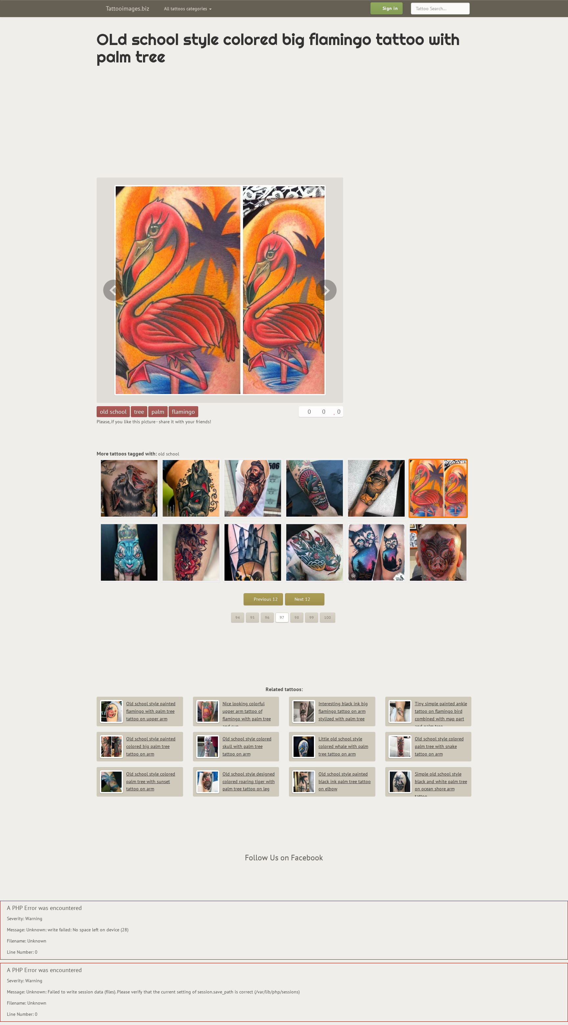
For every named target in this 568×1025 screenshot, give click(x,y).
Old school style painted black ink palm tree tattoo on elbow (345, 781)
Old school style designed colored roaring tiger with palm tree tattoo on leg (249, 781)
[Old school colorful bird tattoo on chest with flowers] (315, 553)
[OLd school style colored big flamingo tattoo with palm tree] (438, 489)
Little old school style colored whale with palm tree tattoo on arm (343, 746)
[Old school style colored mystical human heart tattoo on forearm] (315, 489)
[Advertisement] (256, 122)
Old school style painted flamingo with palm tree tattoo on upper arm (151, 711)
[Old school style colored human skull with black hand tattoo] (253, 553)
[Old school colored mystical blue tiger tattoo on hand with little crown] (326, 290)
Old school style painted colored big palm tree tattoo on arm (151, 746)
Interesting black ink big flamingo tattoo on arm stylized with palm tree (343, 711)
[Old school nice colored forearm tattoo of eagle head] (113, 290)
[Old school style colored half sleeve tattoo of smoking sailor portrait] (253, 489)
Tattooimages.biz (126, 8)
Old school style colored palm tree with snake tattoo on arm (439, 746)
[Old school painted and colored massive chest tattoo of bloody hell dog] (129, 489)
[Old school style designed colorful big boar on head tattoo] (438, 553)
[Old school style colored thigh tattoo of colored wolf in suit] (191, 489)
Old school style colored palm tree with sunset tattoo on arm (150, 781)
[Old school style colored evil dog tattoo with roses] (191, 553)
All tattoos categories (186, 9)
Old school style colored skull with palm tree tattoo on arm (247, 746)
